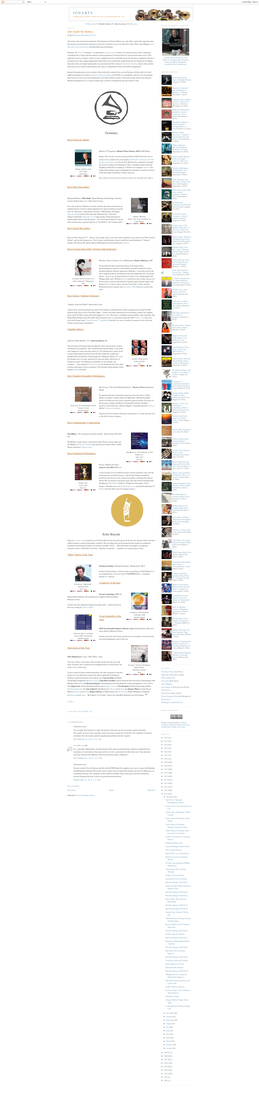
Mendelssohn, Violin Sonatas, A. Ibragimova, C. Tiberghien (180, 621)
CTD (97, 24)
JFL (113, 24)
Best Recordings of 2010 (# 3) (176, 896)
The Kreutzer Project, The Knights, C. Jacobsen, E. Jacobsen (181, 372)
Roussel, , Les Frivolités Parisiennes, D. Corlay (181, 644)
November (170, 1013)
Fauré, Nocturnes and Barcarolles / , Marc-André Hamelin (181, 182)
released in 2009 (130, 287)
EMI (146, 483)
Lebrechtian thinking (129, 63)
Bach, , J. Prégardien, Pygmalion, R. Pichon (180, 609)
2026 (166, 738)
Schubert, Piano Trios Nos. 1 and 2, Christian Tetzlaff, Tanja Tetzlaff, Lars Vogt (180, 250)
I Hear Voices (166, 690)
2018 (166, 766)
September (170, 1020)
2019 (166, 762)
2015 (166, 776)
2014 (166, 780)
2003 (166, 1074)
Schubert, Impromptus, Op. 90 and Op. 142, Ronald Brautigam (180, 170)
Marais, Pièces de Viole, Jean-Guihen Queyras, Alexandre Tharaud (181, 262)
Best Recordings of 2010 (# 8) (176, 947)
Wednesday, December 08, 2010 (84, 35)
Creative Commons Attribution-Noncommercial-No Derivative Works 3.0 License (175, 725)
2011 (166, 790)
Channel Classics (110, 686)
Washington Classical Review (172, 702)
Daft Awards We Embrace (80, 31)
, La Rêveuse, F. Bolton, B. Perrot (180, 228)
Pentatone (71, 695)
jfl (91, 711)
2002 (166, 1077)
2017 (166, 769)
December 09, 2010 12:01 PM (88, 758)
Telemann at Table (172, 996)
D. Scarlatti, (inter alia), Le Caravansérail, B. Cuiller (181, 564)
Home (111, 790)
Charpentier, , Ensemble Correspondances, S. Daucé (180, 125)
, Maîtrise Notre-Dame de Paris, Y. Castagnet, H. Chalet (181, 588)
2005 (166, 1067)
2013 (166, 783)
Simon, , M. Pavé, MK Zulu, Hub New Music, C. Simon (181, 465)
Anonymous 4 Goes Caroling (176, 879)
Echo (80, 52)
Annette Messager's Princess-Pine (178, 846)
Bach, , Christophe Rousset (181, 79)
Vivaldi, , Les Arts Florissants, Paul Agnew (181, 452)
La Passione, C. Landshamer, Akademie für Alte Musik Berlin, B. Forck (181, 385)
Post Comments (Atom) (85, 795)
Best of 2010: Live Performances (177, 853)
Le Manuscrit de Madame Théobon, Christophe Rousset (181, 655)
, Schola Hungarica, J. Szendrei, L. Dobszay (180, 90)
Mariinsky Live (88, 217)
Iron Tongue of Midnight (170, 687)
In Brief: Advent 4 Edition (175, 875)
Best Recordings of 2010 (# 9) (176, 957)
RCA (118, 356)
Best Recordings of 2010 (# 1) (176, 882)
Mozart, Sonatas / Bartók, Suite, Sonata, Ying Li (181, 326)
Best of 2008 (88, 607)
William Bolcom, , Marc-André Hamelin (180, 508)
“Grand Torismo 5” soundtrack (97, 320)
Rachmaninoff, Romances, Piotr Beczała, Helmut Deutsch (181, 204)
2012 (166, 787)
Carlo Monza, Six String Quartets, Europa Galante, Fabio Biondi (181, 542)
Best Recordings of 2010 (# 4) (176, 905)
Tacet (113, 689)
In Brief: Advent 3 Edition (175, 934)
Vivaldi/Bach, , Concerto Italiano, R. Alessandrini (181, 598)
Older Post (151, 790)
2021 (166, 755)
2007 (166, 1060)
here (112, 317)
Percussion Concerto (83, 444)
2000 (166, 1081)
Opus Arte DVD (73, 214)
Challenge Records (75, 689)
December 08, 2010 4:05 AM (88, 739)
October (169, 1017)
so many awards (80, 540)
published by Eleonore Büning (100, 75)
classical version (110, 52)
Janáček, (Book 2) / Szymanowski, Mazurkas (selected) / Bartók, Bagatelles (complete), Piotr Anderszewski (176, 61)
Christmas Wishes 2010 (174, 843)
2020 (166, 759)
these (106, 576)
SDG (80, 683)
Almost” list (139, 317)
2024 (166, 745)
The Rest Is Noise (167, 672)
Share (70, 702)
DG (137, 276)
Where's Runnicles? (168, 678)
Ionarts (83, 12)
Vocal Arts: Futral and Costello (177, 960)
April (168, 1038)
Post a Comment (73, 786)
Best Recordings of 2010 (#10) (177, 971)
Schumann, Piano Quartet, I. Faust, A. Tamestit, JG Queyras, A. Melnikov (181, 102)
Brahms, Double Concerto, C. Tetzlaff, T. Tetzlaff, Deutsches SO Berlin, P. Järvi (181, 136)
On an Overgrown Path (169, 696)
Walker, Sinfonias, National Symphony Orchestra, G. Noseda (179, 147)
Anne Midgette (166, 684)
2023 (166, 748)
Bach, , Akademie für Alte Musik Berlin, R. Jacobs (181, 519)
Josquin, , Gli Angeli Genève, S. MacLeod (181, 159)
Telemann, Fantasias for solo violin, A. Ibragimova (180, 315)
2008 (166, 1056)
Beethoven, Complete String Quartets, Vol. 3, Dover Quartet (180, 303)
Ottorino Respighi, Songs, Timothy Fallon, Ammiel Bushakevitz (181, 485)
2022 (166, 752)
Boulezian (165, 681)
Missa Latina (87, 447)
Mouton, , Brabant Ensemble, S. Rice (180, 441)
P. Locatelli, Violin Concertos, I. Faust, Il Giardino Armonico (180, 216)
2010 (166, 794)
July (168, 1027)
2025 (166, 741)
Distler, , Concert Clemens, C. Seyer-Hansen (181, 113)
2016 (166, 773)
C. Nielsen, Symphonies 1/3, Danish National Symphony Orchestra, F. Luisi (181, 281)
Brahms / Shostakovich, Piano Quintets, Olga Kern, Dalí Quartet (181, 632)
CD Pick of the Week (111, 408)
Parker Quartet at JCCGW (175, 964)
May (168, 1034)
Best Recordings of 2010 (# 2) (176, 892)
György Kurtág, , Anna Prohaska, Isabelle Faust (181, 395)
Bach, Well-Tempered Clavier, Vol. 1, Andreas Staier (180, 272)
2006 (166, 1063)
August (169, 1024)
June (168, 1031)
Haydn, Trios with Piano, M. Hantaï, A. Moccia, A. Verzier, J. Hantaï (181, 475)
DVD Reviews (132, 24)
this (138, 413)
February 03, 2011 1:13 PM (87, 780)
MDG (150, 683)
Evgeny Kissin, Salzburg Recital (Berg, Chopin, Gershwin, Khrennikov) (181, 361)
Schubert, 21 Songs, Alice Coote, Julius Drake (181, 531)
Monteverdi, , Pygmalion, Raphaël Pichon (181, 193)
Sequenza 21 (166, 699)
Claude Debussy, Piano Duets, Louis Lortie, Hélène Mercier (180, 349)
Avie (151, 405)
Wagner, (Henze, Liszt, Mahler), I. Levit (179, 338)
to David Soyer (93, 364)
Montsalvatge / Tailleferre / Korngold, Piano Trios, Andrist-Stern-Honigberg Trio (181, 240)
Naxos (147, 167)
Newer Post (71, 790)
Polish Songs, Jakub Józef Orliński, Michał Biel (181, 553)
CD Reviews (89, 24)
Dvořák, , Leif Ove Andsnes (179, 292)
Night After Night (167, 675)
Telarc (102, 489)
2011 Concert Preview (174, 850)
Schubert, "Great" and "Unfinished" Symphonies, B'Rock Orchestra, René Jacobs (180, 406)
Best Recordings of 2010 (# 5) (176, 909)
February (169, 1045)
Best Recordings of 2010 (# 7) (176, 938)
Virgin (77, 691)
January (169, 1048)
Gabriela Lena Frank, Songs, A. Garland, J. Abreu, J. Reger (180, 418)
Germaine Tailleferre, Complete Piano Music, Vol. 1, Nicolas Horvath (180, 576)
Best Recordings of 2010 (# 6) (176, 931)
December (170, 797)
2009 (166, 1052)
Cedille (106, 315)
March (168, 1041)
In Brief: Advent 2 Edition (175, 987)
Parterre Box (165, 693)
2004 (166, 1070)
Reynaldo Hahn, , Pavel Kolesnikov (181, 496)
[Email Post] (67, 706)
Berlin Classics (92, 680)
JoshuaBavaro (79, 745)
